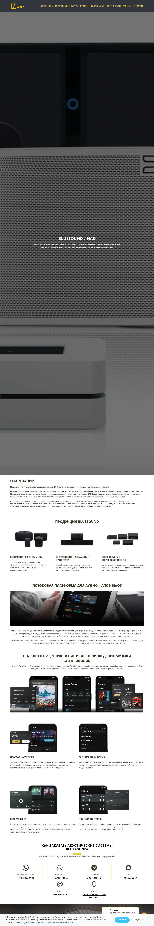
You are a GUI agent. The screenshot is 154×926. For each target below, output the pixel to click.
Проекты (127, 6)
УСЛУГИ (117, 6)
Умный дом (47, 6)
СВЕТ (109, 6)
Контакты (138, 6)
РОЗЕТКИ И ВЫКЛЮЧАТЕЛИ (92, 6)
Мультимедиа (62, 6)
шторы (74, 6)
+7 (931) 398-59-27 (60, 878)
